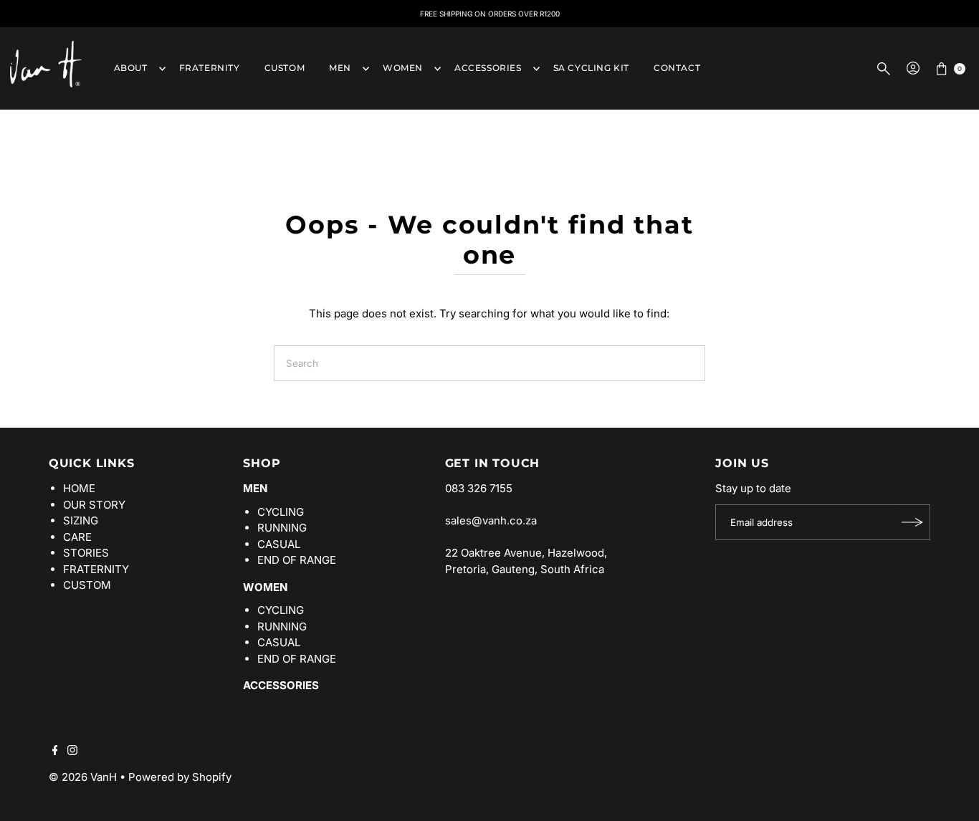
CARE (77, 537)
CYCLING (280, 512)
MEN (340, 67)
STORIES (86, 553)
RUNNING (282, 527)
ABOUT (131, 67)
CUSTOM (284, 67)
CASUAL (278, 544)
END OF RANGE (296, 560)
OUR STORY (94, 505)
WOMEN (403, 67)
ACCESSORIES (488, 67)
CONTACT (677, 67)
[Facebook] (55, 751)
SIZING (80, 520)
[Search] (883, 69)
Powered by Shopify (179, 777)
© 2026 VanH (83, 777)
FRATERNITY (209, 67)
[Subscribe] (912, 522)
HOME (79, 488)
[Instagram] (72, 751)
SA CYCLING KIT (591, 67)
